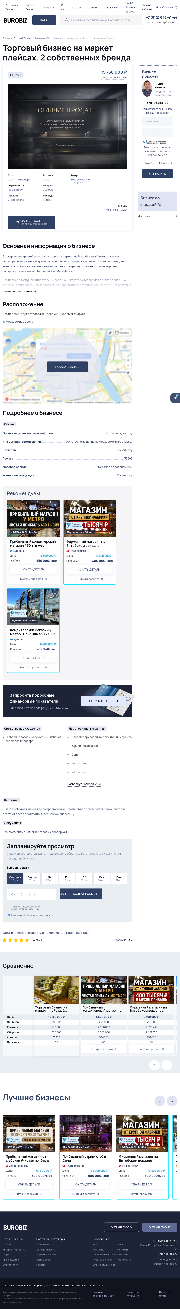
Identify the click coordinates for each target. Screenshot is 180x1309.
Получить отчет (101, 701)
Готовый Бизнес (23, 38)
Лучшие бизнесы (36, 1097)
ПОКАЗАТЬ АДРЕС (67, 367)
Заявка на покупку (121, 1227)
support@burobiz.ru (165, 1263)
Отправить (157, 174)
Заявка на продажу (160, 1227)
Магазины (39, 38)
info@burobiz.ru (168, 1253)
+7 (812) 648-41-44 (161, 17)
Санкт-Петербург (160, 22)
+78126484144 (58, 708)
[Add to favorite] (55, 504)
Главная (7, 38)
